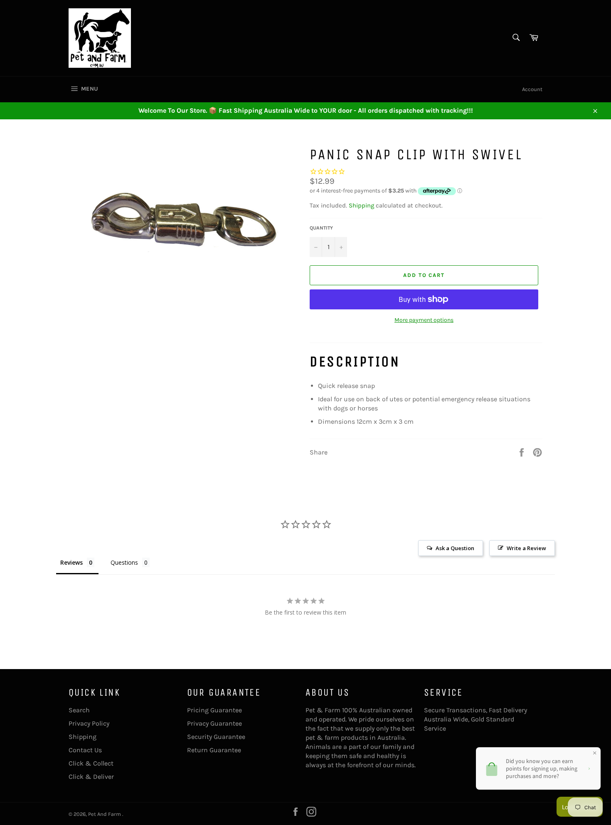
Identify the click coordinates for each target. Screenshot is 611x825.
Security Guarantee (216, 737)
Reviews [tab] (71, 562)
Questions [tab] (124, 562)
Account (532, 89)
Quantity (321, 228)
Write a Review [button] (526, 548)
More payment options (423, 320)
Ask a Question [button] (455, 548)
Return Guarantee (214, 750)
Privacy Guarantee (214, 723)
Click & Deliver (91, 777)
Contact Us (85, 750)
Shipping (361, 205)
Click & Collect (91, 763)
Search (79, 710)
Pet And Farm (105, 814)
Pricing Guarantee (214, 710)
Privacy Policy (89, 723)
